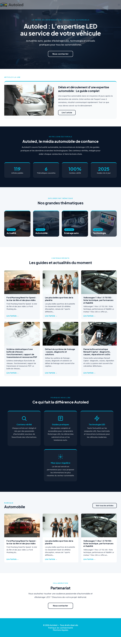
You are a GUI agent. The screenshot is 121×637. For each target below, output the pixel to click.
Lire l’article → (12, 316)
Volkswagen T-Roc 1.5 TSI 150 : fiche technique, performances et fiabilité (98, 300)
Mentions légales (60, 630)
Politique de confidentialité (60, 628)
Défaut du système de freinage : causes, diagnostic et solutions (60, 352)
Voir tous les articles (104, 505)
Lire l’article (67, 112)
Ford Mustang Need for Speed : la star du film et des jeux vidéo (21, 298)
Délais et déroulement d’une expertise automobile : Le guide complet (83, 89)
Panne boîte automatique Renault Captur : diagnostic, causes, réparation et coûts (97, 352)
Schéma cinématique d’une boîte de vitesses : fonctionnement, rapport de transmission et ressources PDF (21, 353)
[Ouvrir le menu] (119, 4)
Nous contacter (60, 54)
